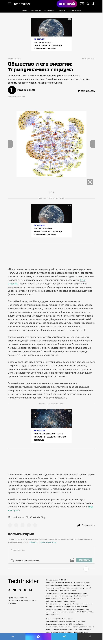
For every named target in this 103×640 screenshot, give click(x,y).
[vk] (14, 590)
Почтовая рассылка (82, 3)
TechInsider (22, 4)
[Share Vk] (12, 636)
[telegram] (20, 590)
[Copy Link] (90, 636)
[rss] (9, 590)
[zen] (25, 590)
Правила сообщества (17, 598)
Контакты (12, 603)
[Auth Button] (93, 3)
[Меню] (9, 3)
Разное (18, 59)
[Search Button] (88, 3)
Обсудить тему (88, 91)
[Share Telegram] (64, 636)
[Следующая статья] (51, 569)
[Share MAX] (38, 636)
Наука (10, 59)
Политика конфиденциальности (22, 601)
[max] (30, 590)
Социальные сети (18, 97)
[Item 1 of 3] (51, 144)
